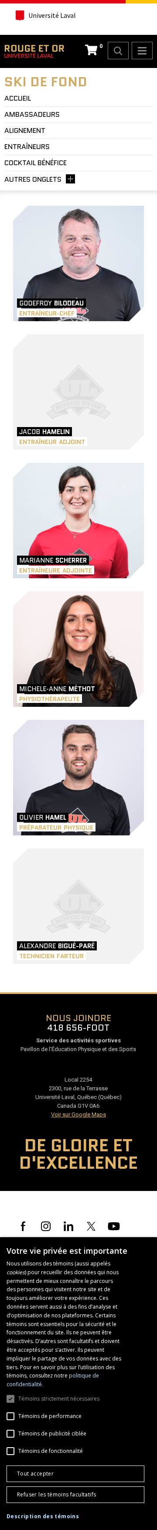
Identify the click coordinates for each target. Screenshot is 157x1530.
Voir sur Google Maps (78, 1114)
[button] (43, 1516)
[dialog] (78, 1383)
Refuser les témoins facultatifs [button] (56, 1494)
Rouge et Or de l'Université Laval (34, 51)
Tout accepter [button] (35, 1473)
